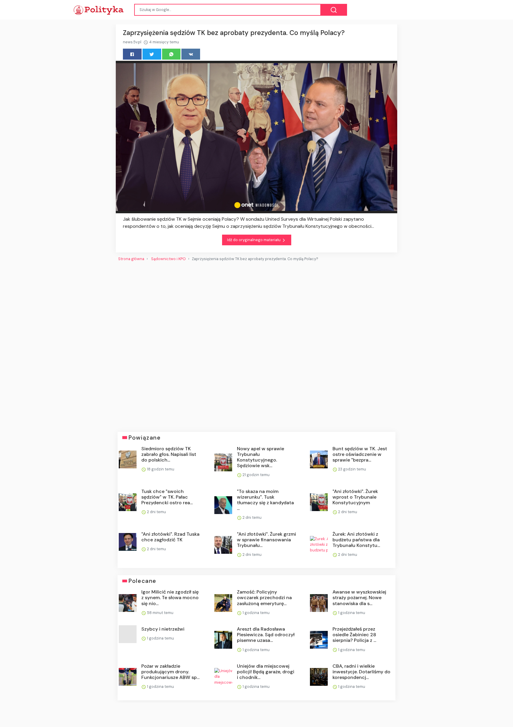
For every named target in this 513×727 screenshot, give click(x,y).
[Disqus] (256, 344)
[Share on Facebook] (132, 54)
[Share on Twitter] (151, 54)
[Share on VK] (190, 54)
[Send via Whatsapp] (171, 54)
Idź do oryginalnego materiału (254, 239)
